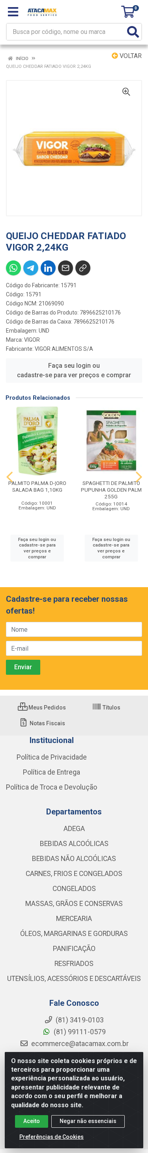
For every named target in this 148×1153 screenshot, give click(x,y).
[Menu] (13, 12)
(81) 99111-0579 (79, 1032)
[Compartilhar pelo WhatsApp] (13, 267)
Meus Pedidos (46, 707)
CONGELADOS (74, 889)
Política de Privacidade (52, 757)
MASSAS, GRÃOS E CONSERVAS (74, 904)
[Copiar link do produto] (82, 267)
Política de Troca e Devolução (51, 787)
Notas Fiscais (46, 723)
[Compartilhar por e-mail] (65, 267)
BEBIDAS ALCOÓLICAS (74, 844)
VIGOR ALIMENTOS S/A (64, 349)
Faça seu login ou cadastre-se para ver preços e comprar (74, 370)
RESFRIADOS (74, 964)
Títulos (110, 707)
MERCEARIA (74, 919)
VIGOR (32, 340)
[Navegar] (9, 477)
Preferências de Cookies (51, 1137)
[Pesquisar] (133, 32)
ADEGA (74, 829)
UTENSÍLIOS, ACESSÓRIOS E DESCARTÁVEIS (74, 979)
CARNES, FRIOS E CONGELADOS (74, 874)
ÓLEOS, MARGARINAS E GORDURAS (74, 934)
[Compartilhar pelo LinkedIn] (48, 267)
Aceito (31, 1121)
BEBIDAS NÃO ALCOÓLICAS (74, 859)
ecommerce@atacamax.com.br (79, 1044)
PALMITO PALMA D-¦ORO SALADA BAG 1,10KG (37, 486)
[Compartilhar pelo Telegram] (30, 267)
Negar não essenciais (88, 1121)
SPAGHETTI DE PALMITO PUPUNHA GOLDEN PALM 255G (111, 490)
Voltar (130, 56)
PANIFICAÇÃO (74, 949)
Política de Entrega (51, 772)
